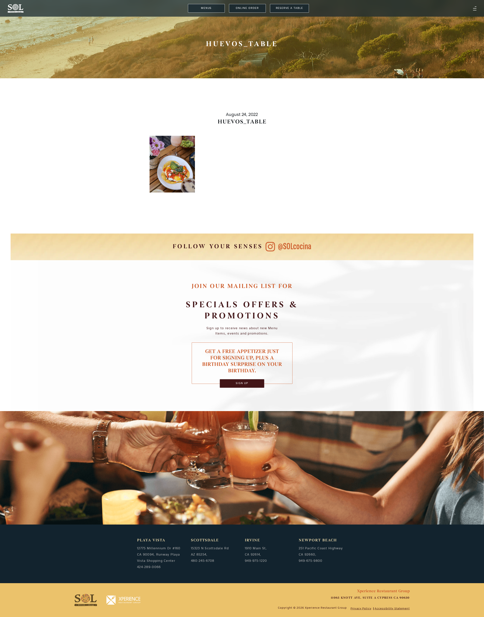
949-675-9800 (310, 560)
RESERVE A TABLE (289, 8)
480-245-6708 (202, 560)
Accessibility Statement (392, 608)
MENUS (206, 8)
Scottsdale (205, 540)
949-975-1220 (256, 560)
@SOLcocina (294, 246)
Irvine (252, 540)
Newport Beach (318, 540)
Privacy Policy (361, 608)
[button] (474, 8)
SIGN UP (242, 383)
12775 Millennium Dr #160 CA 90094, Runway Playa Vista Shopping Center (159, 554)
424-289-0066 (149, 567)
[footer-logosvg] (85, 600)
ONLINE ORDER (247, 8)
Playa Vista (151, 540)
